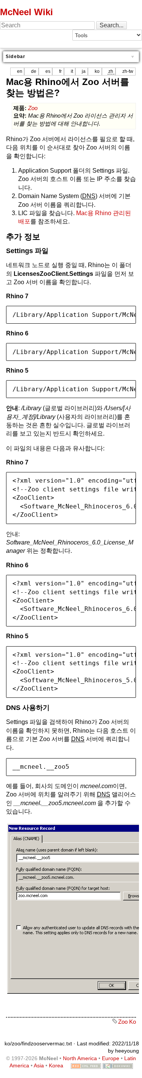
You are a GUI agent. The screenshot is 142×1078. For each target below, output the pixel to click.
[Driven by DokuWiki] (118, 1065)
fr (60, 71)
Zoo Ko (127, 1021)
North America (80, 1058)
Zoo (32, 108)
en (19, 71)
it (72, 71)
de (33, 71)
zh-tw (127, 71)
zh (110, 71)
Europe (110, 1058)
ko (97, 71)
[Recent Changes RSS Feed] (86, 1065)
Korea (56, 1065)
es (47, 71)
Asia (39, 1065)
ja (84, 71)
